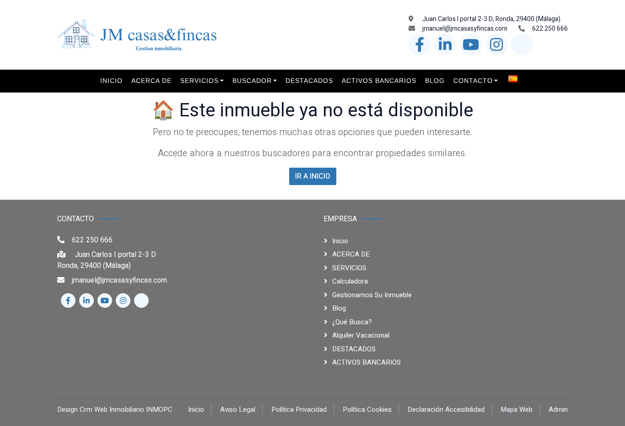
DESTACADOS (354, 349)
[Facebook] (420, 44)
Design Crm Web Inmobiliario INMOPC (114, 409)
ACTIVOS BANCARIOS (366, 362)
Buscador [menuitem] (252, 80)
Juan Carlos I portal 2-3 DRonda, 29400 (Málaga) (106, 260)
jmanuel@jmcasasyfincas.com (464, 28)
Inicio (340, 241)
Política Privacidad (299, 409)
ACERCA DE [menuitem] (151, 80)
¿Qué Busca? (352, 322)
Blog (339, 308)
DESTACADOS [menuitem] (309, 80)
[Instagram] (496, 44)
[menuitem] (516, 78)
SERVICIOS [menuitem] (199, 80)
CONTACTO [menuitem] (473, 80)
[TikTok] (522, 44)
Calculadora (350, 281)
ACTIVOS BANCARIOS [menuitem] (379, 80)
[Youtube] (471, 44)
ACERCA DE (351, 254)
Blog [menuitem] (435, 80)
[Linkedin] (445, 44)
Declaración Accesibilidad (446, 409)
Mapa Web (517, 409)
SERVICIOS (349, 268)
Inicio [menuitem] (111, 80)
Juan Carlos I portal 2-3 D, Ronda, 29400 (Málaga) (490, 19)
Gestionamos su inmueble (372, 295)
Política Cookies (367, 409)
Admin (558, 409)
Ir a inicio (312, 176)
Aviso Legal (237, 409)
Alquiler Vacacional (360, 335)
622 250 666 (550, 28)
